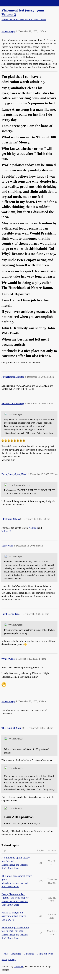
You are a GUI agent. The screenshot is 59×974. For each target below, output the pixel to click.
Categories (16, 953)
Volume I (33, 528)
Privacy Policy (9, 959)
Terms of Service (45, 953)
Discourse (18, 966)
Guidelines (29, 953)
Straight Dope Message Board (16, 3)
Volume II (6, 531)
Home (5, 953)
